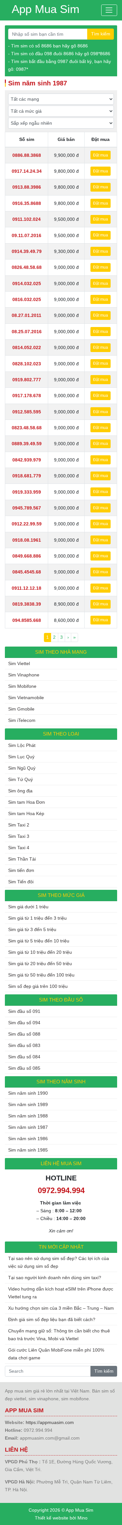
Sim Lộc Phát (21, 745)
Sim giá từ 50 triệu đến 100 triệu (41, 974)
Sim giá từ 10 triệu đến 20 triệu (40, 952)
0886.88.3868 (26, 155)
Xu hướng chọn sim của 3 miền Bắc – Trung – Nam (61, 1308)
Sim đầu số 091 (24, 1011)
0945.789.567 (26, 507)
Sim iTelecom (21, 720)
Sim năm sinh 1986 (28, 1138)
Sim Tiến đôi (21, 881)
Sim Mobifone (22, 686)
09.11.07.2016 (26, 235)
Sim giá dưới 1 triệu (28, 906)
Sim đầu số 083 (24, 1045)
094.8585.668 (26, 620)
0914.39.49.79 (27, 251)
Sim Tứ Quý (20, 779)
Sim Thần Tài (22, 859)
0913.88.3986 (26, 187)
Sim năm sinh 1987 (28, 1127)
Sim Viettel (19, 663)
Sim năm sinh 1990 (28, 1093)
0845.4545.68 (26, 571)
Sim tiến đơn (21, 870)
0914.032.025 (26, 283)
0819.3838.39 (26, 604)
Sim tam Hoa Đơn (26, 802)
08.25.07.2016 (27, 331)
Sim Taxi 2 (18, 824)
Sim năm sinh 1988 (28, 1115)
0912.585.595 (26, 411)
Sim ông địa (20, 790)
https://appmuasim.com (50, 1422)
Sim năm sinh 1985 (28, 1150)
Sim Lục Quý (21, 756)
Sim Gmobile (21, 709)
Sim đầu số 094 (24, 1022)
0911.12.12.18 (26, 588)
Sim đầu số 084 (24, 1056)
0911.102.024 (26, 219)
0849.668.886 (26, 556)
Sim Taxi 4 (18, 847)
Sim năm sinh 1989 (28, 1104)
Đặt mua (100, 155)
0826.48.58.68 (27, 267)
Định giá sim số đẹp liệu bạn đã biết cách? (51, 1319)
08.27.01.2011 (26, 315)
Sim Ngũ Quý (21, 768)
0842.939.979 (26, 459)
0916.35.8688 (26, 203)
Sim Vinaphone (23, 674)
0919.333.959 (26, 492)
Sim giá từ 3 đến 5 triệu (32, 929)
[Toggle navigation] (109, 10)
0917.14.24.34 (27, 171)
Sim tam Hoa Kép (26, 813)
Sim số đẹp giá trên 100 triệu (38, 986)
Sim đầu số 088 (24, 1034)
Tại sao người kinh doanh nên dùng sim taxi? (54, 1277)
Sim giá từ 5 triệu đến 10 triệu (38, 940)
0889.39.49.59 (27, 443)
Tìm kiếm (100, 33)
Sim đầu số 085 (24, 1068)
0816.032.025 (26, 299)
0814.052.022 (26, 347)
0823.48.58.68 (27, 427)
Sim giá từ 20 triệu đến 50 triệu (40, 963)
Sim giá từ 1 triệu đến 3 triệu (37, 918)
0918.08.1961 (26, 540)
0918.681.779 (26, 475)
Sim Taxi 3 (18, 836)
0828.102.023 (26, 363)
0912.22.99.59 (27, 523)
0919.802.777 (26, 379)
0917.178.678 (26, 395)
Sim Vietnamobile (26, 697)
